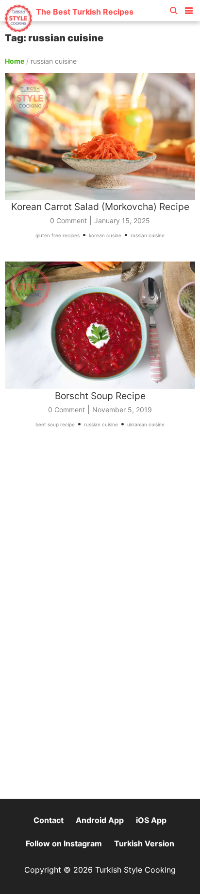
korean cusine (105, 235)
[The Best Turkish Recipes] (68, 29)
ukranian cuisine (146, 424)
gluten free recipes (57, 235)
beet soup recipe (55, 424)
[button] (189, 9)
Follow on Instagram (64, 843)
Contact (48, 820)
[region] (100, 533)
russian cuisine (148, 235)
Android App (100, 820)
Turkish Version (144, 843)
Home (14, 61)
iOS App (151, 820)
